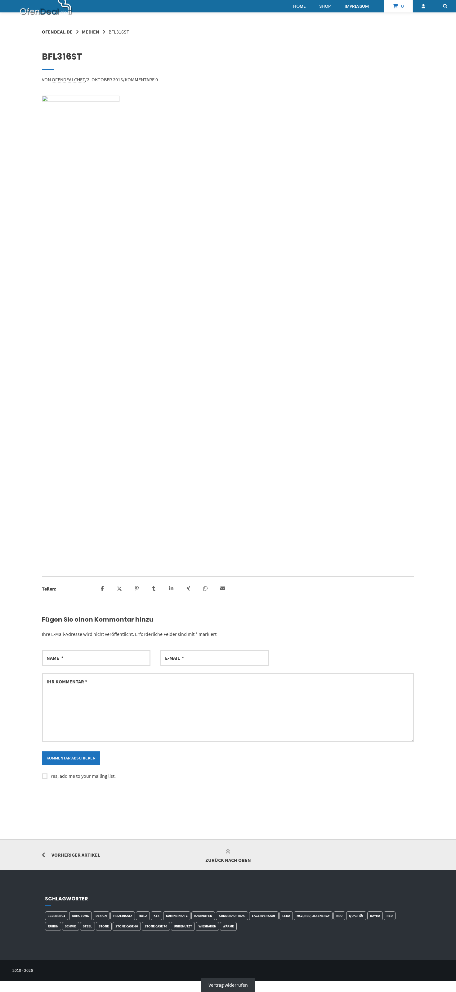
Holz (143, 915)
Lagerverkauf (264, 915)
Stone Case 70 (156, 926)
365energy (56, 915)
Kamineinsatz (177, 915)
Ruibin (53, 926)
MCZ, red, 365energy (313, 915)
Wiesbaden (207, 926)
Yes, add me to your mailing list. (83, 776)
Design (101, 915)
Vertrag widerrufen (228, 985)
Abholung (80, 915)
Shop (325, 6)
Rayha (375, 915)
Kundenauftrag (232, 915)
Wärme (228, 926)
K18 (156, 915)
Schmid (70, 926)
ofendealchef (68, 79)
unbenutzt (183, 926)
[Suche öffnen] (445, 6)
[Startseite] (46, 6)
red (390, 915)
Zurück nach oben (228, 860)
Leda (286, 915)
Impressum (357, 6)
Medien (90, 32)
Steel (87, 926)
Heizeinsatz (122, 915)
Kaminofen (203, 915)
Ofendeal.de (57, 32)
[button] (103, 588)
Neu (339, 915)
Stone (104, 926)
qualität (356, 915)
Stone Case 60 (126, 926)
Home (299, 6)
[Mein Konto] (423, 6)
